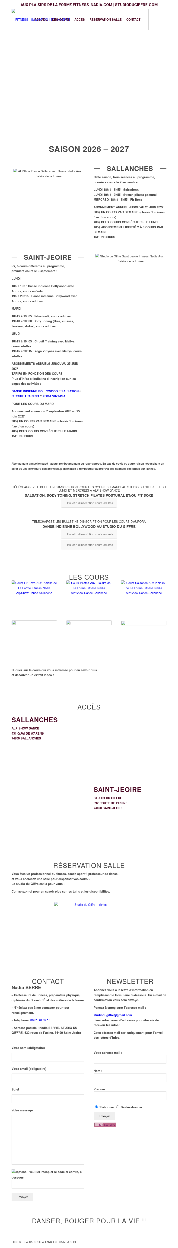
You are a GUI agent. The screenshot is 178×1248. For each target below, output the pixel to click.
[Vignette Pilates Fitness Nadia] (89, 599)
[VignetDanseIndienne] (34, 638)
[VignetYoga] (143, 640)
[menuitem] (41, 19)
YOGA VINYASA (54, 396)
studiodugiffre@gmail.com (113, 1015)
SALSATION (70, 391)
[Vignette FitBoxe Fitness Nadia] (34, 599)
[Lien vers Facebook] (156, 19)
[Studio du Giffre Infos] (89, 937)
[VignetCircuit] (89, 639)
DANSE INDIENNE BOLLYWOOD (35, 391)
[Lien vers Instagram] (162, 19)
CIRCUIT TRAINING (25, 396)
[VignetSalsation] (143, 599)
